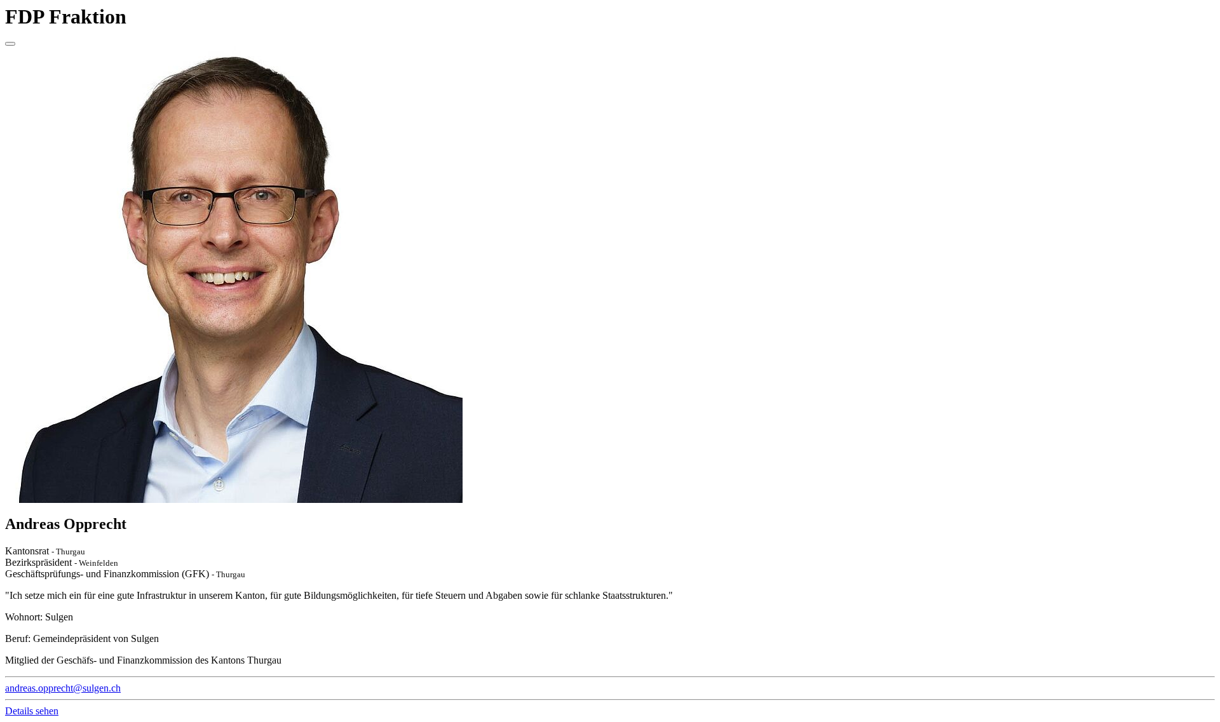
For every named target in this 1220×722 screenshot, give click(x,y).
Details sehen (31, 710)
